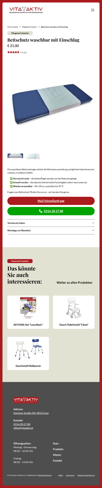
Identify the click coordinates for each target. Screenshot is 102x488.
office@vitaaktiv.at (23, 427)
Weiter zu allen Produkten (74, 282)
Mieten (57, 454)
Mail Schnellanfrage (51, 201)
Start (56, 443)
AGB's (60, 475)
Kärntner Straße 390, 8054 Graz (31, 412)
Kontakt (57, 460)
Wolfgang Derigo (45, 475)
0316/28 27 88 (21, 424)
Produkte (58, 449)
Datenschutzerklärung (86, 475)
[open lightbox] (51, 102)
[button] (92, 10)
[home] (26, 10)
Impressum (70, 475)
